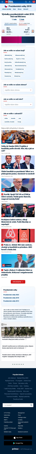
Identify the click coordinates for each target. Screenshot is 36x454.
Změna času (27, 380)
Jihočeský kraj (8, 55)
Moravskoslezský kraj (20, 65)
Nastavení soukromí (23, 431)
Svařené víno (28, 388)
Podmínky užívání (8, 422)
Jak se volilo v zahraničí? (12, 114)
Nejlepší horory (9, 380)
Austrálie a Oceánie (9, 121)
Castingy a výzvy (22, 417)
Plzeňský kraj (8, 72)
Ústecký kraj (8, 76)
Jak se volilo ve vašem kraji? (14, 51)
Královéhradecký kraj (20, 62)
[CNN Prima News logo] (9, 1)
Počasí (15, 383)
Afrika (6, 118)
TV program (18, 380)
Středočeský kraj (19, 72)
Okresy (19, 9)
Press (19, 415)
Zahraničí (25, 9)
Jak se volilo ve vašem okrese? (15, 85)
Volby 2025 (20, 388)
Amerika (13, 118)
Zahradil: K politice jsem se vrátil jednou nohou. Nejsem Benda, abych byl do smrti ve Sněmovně (17, 347)
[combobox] (17, 90)
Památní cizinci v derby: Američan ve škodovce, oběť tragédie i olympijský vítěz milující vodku (16, 355)
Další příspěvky (17, 281)
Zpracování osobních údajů (23, 422)
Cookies (6, 425)
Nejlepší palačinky (24, 396)
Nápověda (20, 425)
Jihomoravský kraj (20, 55)
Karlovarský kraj (9, 58)
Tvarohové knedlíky (12, 396)
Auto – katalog (24, 386)
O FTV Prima (7, 412)
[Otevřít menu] (2, 2)
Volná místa (7, 415)
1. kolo (14, 19)
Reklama (6, 417)
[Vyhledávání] (26, 2)
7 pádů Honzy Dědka (10, 388)
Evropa (19, 121)
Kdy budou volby (23, 383)
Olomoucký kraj (8, 69)
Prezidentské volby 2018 (11, 298)
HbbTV (5, 419)
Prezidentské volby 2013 (11, 301)
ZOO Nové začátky (13, 386)
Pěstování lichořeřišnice (11, 394)
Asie (20, 118)
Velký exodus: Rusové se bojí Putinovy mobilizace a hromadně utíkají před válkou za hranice (16, 338)
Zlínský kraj (17, 76)
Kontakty (20, 419)
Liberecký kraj (8, 65)
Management (21, 412)
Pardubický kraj (20, 69)
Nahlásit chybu (7, 431)
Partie (10, 383)
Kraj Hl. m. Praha (20, 58)
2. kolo (21, 19)
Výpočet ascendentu (26, 394)
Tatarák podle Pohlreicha (14, 391)
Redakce (20, 428)
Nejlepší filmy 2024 (22, 378)
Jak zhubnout (12, 378)
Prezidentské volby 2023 (11, 295)
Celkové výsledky (6, 9)
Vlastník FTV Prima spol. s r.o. (10, 428)
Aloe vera (26, 391)
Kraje (14, 9)
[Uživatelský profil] (29, 2)
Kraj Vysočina (8, 62)
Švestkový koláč (18, 399)
